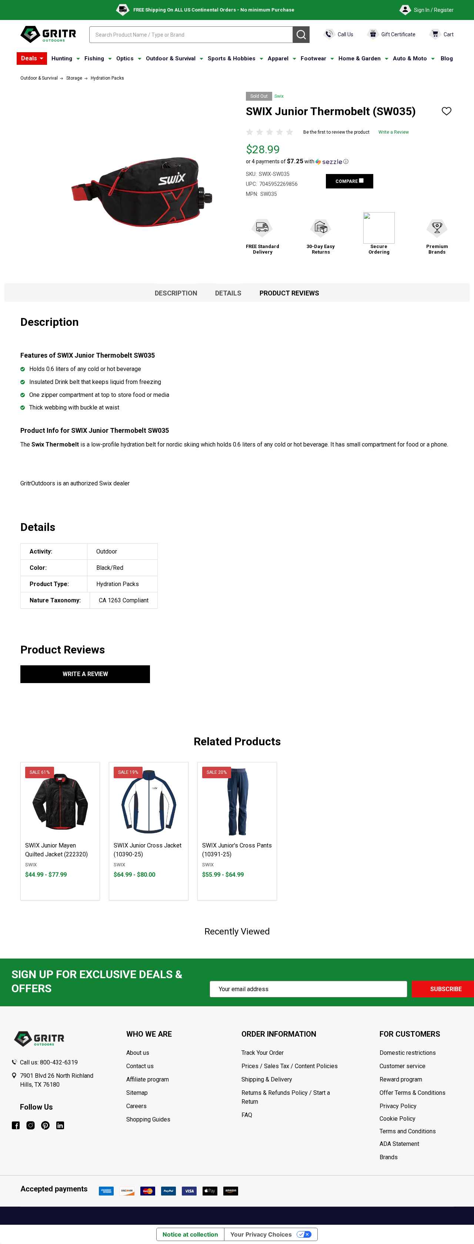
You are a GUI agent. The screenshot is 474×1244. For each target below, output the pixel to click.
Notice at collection (190, 1234)
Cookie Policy (421, 1118)
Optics (125, 58)
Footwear (313, 58)
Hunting (61, 58)
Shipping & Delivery (266, 1079)
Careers (136, 1106)
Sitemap (137, 1092)
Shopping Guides (148, 1119)
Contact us (140, 1066)
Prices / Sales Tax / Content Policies (289, 1066)
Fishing (94, 58)
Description (176, 293)
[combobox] (191, 34)
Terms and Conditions (421, 1131)
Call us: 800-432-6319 (49, 1062)
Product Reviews (289, 293)
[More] (41, 58)
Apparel (278, 58)
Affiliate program (147, 1079)
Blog (447, 58)
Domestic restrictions (408, 1052)
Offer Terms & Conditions (412, 1092)
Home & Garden (359, 58)
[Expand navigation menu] (78, 59)
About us (137, 1052)
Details (228, 293)
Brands (389, 1157)
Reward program (401, 1079)
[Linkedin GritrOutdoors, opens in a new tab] (60, 1125)
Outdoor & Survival (171, 58)
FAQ (246, 1114)
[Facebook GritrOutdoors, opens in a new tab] (15, 1125)
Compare (347, 181)
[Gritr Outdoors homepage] (48, 34)
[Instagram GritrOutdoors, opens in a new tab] (30, 1125)
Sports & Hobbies (232, 58)
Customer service (402, 1066)
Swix (279, 96)
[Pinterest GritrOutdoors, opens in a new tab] (45, 1125)
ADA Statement (399, 1143)
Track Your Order (262, 1052)
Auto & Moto (410, 58)
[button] (297, 161)
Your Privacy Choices (261, 1234)
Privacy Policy (421, 1106)
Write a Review (393, 132)
